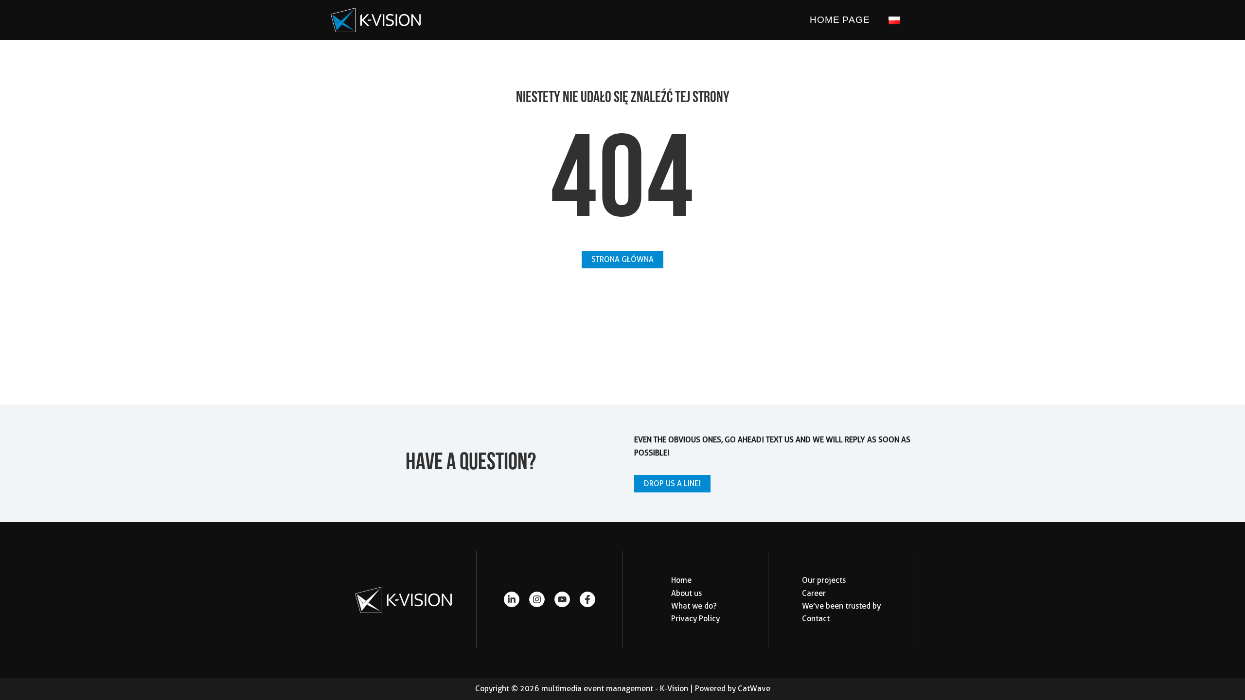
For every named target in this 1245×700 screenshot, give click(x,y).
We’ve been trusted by (841, 606)
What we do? (694, 606)
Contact (816, 618)
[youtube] (562, 599)
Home (681, 580)
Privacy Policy (695, 618)
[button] (622, 259)
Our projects (824, 580)
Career (814, 593)
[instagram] (537, 599)
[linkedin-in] (511, 599)
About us (686, 593)
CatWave (754, 688)
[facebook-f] (587, 599)
